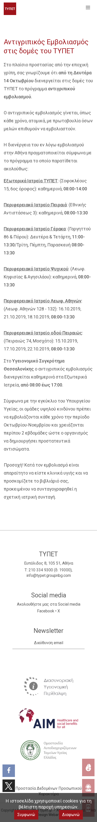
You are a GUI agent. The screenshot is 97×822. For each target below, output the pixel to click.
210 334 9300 (41, 570)
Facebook (45, 611)
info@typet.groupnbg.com (48, 575)
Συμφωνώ (26, 814)
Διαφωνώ (71, 814)
